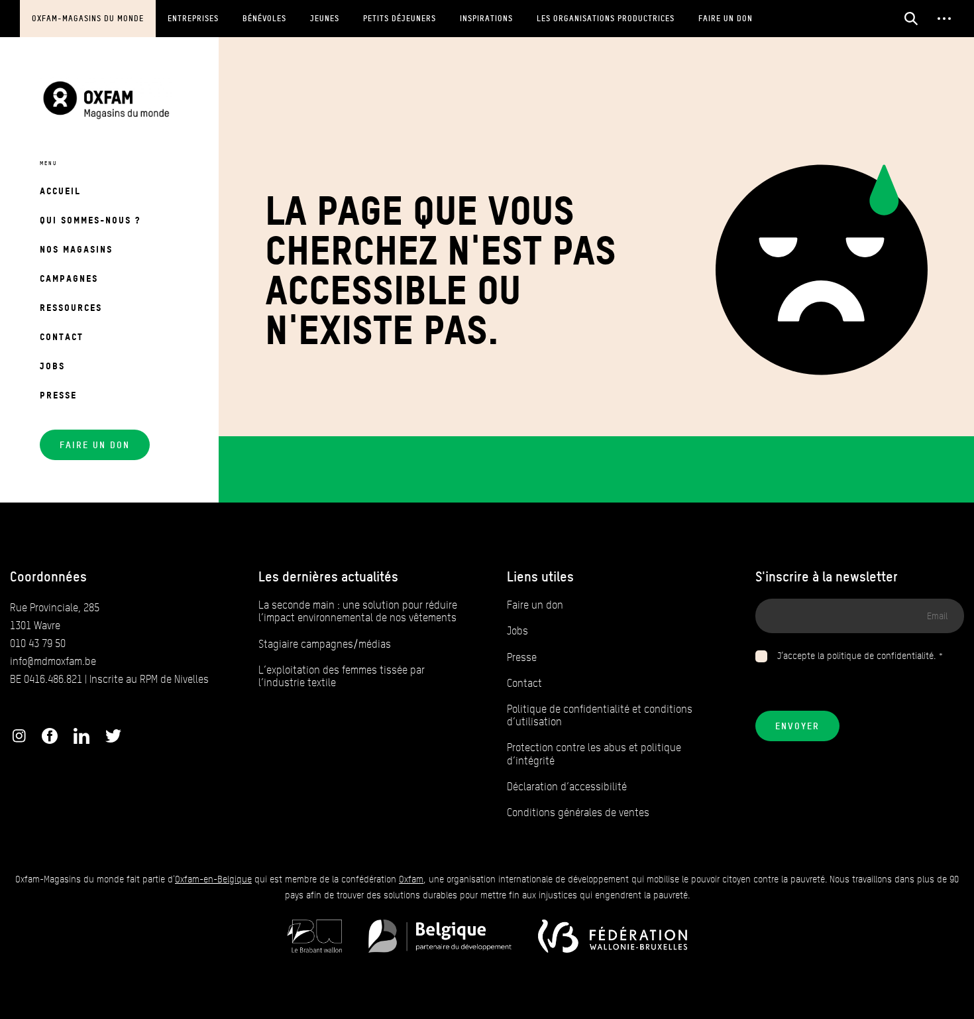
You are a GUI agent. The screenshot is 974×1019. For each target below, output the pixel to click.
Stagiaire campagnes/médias (324, 644)
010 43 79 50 (38, 643)
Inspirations (486, 18)
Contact (61, 336)
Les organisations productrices (606, 18)
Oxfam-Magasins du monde (88, 18)
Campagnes (69, 278)
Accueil (60, 190)
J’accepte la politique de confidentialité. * (860, 656)
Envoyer (797, 726)
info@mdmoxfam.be (53, 661)
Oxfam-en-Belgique (213, 879)
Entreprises (193, 18)
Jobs (52, 365)
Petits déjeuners (399, 18)
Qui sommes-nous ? (90, 219)
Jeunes (324, 18)
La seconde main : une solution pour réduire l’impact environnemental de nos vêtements (357, 611)
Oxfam (411, 879)
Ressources (71, 307)
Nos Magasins (76, 249)
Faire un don (725, 18)
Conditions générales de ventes (578, 812)
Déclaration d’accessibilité (567, 786)
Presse (58, 394)
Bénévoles (264, 18)
